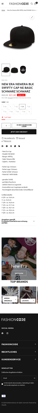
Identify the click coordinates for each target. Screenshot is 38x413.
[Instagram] (9, 333)
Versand (10, 98)
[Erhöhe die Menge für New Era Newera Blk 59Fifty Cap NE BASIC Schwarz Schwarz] (9, 125)
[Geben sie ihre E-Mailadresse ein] (34, 378)
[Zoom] (32, 17)
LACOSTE (25, 301)
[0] (34, 3)
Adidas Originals (8, 299)
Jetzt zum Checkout (19, 132)
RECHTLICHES (9, 351)
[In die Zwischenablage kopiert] (19, 146)
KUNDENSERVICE (11, 359)
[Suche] (31, 3)
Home (3, 10)
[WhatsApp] (15, 146)
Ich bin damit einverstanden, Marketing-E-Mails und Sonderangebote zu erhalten (19, 384)
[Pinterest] (11, 146)
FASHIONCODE (10, 344)
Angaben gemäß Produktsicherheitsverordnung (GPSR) (14, 221)
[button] (19, 273)
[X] (7, 146)
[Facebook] (3, 146)
